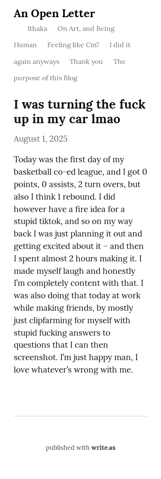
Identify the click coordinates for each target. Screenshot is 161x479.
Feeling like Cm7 (73, 44)
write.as (103, 448)
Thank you (86, 61)
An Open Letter (54, 13)
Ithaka (37, 28)
